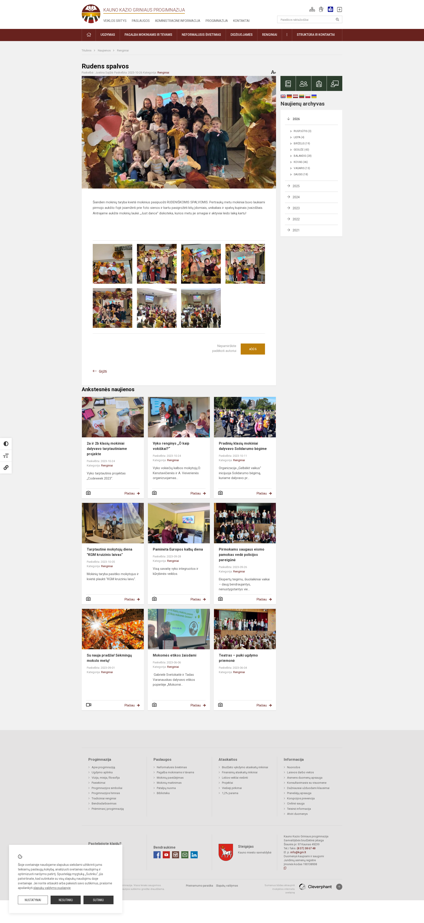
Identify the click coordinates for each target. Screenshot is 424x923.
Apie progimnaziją (103, 767)
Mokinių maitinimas (169, 782)
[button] (312, 9)
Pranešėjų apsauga (299, 793)
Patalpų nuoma (166, 788)
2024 (296, 197)
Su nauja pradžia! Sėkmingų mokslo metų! (109, 658)
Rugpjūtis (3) (302, 131)
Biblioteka (163, 793)
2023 (296, 208)
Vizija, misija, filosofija (106, 777)
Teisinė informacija (299, 808)
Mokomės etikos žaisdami (174, 655)
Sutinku (98, 900)
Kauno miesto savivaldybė (254, 852)
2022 (296, 219)
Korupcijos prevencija (301, 798)
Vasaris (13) (302, 168)
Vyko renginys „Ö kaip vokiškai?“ (171, 446)
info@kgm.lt (298, 852)
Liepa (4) (299, 137)
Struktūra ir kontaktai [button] (316, 34)
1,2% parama (230, 793)
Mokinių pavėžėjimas (170, 777)
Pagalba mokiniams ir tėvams (175, 772)
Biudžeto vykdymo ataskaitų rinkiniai (245, 767)
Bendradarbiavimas (104, 803)
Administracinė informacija (177, 21)
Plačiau (130, 493)
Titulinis (87, 50)
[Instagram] (175, 854)
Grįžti (103, 371)
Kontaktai (241, 21)
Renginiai (123, 50)
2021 (296, 230)
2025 (296, 186)
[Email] (184, 854)
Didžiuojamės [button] (242, 34)
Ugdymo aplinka (102, 772)
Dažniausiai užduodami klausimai (308, 788)
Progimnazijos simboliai (107, 788)
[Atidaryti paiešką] (337, 19)
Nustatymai (33, 900)
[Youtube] (166, 854)
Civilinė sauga (296, 803)
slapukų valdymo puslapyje (52, 888)
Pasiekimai (98, 782)
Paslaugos (141, 21)
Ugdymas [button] (107, 34)
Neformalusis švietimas (172, 767)
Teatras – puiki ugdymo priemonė (238, 658)
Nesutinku (66, 900)
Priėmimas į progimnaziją (108, 808)
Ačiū (253, 349)
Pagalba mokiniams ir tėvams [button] (148, 34)
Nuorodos (293, 767)
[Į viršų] (339, 887)
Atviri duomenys (297, 813)
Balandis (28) (303, 155)
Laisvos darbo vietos (300, 772)
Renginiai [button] (269, 34)
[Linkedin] (194, 854)
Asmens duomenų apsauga (304, 777)
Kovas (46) (301, 162)
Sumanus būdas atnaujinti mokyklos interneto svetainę (280, 889)
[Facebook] (157, 854)
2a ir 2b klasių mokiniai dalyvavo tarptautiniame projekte (107, 448)
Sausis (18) (301, 174)
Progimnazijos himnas (106, 793)
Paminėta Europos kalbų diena (178, 549)
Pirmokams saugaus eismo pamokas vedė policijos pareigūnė (241, 554)
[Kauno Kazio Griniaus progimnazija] (92, 13)
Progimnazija (217, 21)
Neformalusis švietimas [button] (201, 34)
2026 (296, 119)
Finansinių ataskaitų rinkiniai (239, 772)
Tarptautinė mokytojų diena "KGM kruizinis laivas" (109, 552)
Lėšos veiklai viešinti (235, 777)
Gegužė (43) (301, 149)
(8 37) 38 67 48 (306, 848)
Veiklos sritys (115, 21)
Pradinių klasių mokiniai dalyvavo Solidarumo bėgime (243, 446)
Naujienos (104, 50)
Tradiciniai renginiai (104, 798)
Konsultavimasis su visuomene (306, 782)
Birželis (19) (302, 143)
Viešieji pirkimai (232, 788)
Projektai (227, 782)
